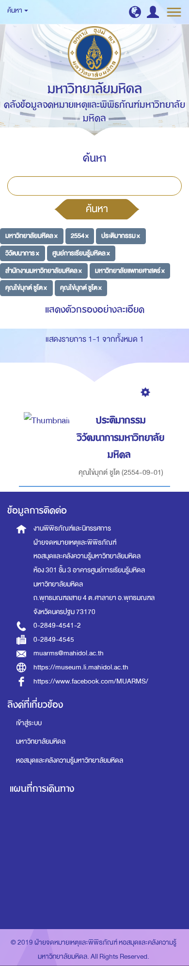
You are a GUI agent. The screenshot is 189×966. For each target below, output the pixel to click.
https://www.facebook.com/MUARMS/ (90, 681)
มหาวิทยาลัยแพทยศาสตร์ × (130, 270)
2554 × (80, 235)
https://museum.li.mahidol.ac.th (80, 667)
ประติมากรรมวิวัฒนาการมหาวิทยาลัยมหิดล (120, 437)
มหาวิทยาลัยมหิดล (40, 741)
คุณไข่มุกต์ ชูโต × (26, 287)
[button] (134, 12)
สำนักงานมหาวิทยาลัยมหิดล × (43, 270)
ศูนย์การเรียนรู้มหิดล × (81, 253)
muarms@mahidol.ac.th (68, 653)
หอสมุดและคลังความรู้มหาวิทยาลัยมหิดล (69, 760)
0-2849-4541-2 (57, 625)
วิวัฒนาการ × (22, 253)
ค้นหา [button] (15, 10)
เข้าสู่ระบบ (29, 723)
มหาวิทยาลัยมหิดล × (31, 235)
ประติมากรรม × (120, 235)
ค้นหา (97, 208)
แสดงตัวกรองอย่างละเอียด (94, 309)
